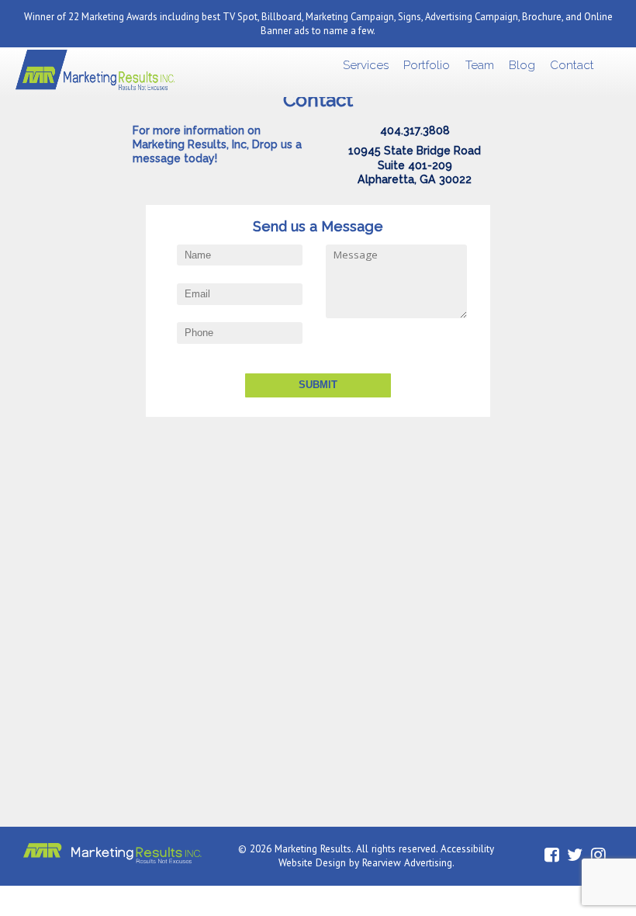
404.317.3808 (415, 130)
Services (366, 65)
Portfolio (426, 65)
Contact (572, 65)
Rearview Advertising (407, 862)
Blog (522, 65)
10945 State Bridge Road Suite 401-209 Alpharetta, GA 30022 (414, 165)
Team (479, 65)
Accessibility (467, 848)
